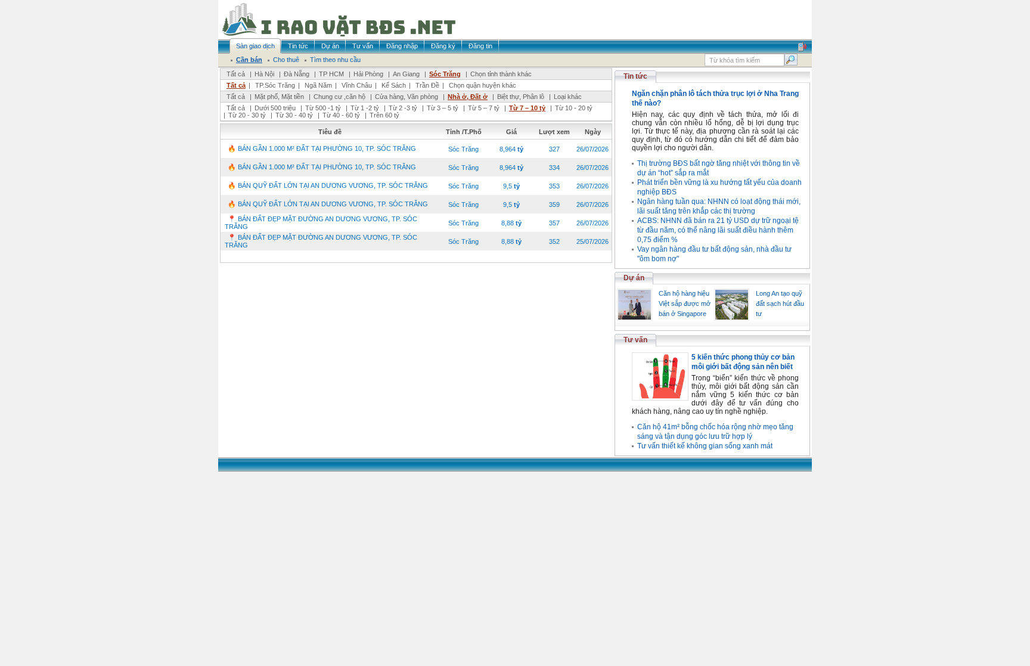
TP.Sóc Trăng (275, 85)
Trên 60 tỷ (384, 115)
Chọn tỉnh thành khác (501, 74)
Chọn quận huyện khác (482, 85)
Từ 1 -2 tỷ (364, 107)
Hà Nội (264, 74)
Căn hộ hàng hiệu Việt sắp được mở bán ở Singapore (685, 303)
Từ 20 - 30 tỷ (247, 115)
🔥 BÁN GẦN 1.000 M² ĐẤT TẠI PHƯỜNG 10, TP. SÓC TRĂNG (322, 148)
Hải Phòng (368, 74)
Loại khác (568, 96)
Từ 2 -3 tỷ (403, 107)
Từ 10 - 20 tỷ (573, 107)
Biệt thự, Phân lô (520, 96)
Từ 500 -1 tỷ (323, 107)
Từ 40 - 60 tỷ (341, 115)
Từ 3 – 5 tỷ (442, 107)
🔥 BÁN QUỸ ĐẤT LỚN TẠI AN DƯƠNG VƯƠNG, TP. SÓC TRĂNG (328, 185)
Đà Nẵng (296, 74)
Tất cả (236, 74)
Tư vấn (635, 340)
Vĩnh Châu (357, 85)
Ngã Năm (318, 85)
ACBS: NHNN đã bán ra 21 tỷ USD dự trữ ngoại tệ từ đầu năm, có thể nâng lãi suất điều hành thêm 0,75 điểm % (718, 230)
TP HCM (331, 74)
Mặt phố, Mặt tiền (279, 96)
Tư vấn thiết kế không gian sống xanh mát (704, 446)
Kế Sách (393, 85)
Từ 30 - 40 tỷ (294, 115)
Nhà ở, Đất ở (468, 96)
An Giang (406, 74)
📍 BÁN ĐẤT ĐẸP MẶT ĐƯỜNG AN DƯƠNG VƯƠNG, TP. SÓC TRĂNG (321, 222)
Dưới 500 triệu (275, 107)
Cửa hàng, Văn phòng (406, 96)
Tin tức (635, 76)
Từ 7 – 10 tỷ (527, 107)
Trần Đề (427, 85)
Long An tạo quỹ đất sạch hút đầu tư (780, 303)
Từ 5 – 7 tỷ (484, 107)
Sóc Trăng (445, 74)
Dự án (633, 278)
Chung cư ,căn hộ (339, 96)
